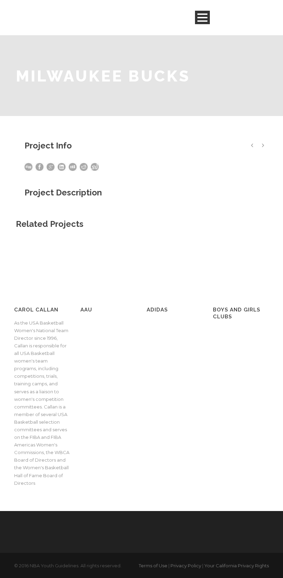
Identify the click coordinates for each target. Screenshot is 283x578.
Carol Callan (36, 310)
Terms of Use (153, 565)
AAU (86, 310)
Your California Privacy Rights (236, 565)
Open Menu (202, 17)
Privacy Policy (185, 565)
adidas (157, 310)
